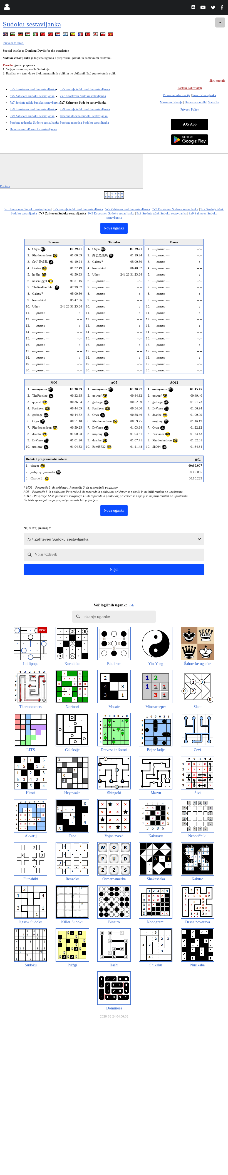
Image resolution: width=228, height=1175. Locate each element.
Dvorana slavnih (195, 102)
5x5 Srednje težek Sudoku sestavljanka (85, 89)
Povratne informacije (176, 95)
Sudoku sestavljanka (32, 24)
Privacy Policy (189, 109)
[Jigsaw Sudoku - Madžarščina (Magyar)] (28, 35)
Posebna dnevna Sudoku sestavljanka (84, 116)
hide (131, 605)
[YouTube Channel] (204, 8)
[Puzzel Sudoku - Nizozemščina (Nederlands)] (58, 35)
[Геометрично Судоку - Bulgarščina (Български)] (13, 35)
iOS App (190, 124)
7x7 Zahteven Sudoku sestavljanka (83, 102)
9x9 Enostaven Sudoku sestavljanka (33, 109)
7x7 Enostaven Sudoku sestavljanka (83, 96)
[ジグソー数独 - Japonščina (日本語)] (96, 35)
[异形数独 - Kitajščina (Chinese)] (43, 35)
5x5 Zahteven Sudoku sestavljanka (32, 96)
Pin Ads (5, 186)
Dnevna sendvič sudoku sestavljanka (33, 129)
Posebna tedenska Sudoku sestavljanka (34, 122)
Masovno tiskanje (171, 102)
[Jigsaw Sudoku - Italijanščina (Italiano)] (36, 35)
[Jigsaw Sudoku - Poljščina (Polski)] (103, 35)
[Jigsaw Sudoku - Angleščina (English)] (6, 35)
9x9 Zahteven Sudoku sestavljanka (32, 116)
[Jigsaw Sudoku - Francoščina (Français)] (81, 35)
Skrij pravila (217, 80)
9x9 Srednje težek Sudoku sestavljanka (85, 109)
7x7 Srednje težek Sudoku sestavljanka (35, 102)
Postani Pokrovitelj (190, 87)
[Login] (7, 8)
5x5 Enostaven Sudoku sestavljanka (33, 89)
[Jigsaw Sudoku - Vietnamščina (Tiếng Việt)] (111, 35)
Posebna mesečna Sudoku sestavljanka (84, 122)
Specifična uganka (204, 95)
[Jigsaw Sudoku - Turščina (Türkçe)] (88, 35)
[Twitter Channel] (213, 8)
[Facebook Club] (223, 8)
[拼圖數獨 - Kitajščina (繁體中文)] (51, 35)
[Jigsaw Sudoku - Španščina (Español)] (73, 35)
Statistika (213, 102)
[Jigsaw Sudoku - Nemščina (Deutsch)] (21, 35)
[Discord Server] (194, 8)
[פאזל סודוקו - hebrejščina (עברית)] (66, 35)
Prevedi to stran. (13, 42)
